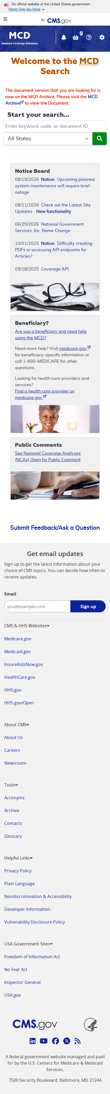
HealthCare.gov (19, 677)
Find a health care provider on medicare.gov (44, 394)
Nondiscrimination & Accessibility (38, 896)
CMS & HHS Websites (25, 626)
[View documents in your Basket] (76, 38)
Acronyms (14, 798)
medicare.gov (73, 348)
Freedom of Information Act (32, 957)
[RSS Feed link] (77, 1042)
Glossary (13, 836)
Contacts (13, 823)
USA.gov (12, 995)
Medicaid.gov (17, 651)
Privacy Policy (18, 871)
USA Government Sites (27, 944)
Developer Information (27, 909)
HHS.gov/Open (19, 703)
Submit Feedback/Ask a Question (55, 528)
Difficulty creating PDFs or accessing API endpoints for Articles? (53, 249)
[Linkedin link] (33, 1042)
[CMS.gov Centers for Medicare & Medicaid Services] (55, 20)
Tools (9, 785)
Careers (12, 750)
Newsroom (15, 763)
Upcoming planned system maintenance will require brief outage (55, 185)
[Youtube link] (44, 1042)
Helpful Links (17, 858)
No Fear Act (16, 969)
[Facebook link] (55, 1042)
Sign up (88, 606)
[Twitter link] (66, 1042)
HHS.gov (12, 690)
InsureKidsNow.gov (23, 664)
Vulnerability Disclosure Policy (34, 922)
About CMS (15, 725)
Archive (11, 810)
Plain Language (19, 884)
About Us (13, 737)
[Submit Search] (99, 138)
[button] (64, 38)
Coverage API (55, 269)
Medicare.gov (17, 639)
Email (10, 594)
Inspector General (22, 982)
